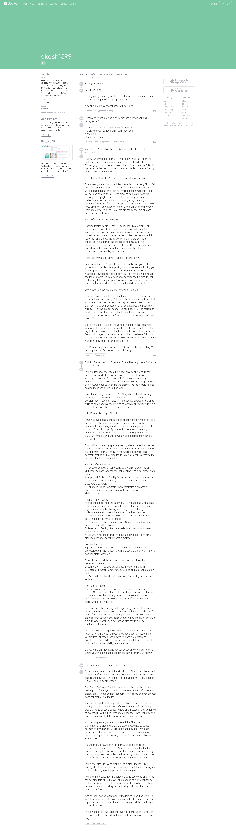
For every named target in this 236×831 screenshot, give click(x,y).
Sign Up (225, 3)
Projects (184, 104)
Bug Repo (185, 107)
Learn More (48, 175)
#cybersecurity (101, 658)
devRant (167, 123)
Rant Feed (28, 3)
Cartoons (185, 110)
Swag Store (168, 107)
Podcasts (185, 112)
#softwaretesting (98, 823)
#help (97, 142)
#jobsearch (106, 142)
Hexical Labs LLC (185, 123)
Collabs (63, 3)
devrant (89, 355)
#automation (100, 355)
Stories (53, 3)
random (89, 111)
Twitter (184, 118)
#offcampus (119, 142)
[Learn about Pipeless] (57, 152)
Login (214, 3)
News (165, 104)
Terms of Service (185, 126)
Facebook (185, 115)
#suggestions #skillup (104, 111)
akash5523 (45, 109)
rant (87, 823)
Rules (183, 101)
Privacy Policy (169, 126)
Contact (166, 115)
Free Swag (168, 110)
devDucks (167, 112)
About (166, 101)
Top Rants (42, 3)
